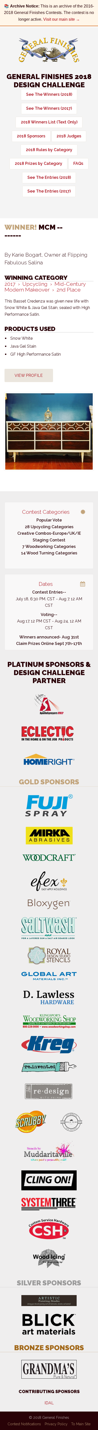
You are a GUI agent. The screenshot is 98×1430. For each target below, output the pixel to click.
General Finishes (49, 50)
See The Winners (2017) (49, 108)
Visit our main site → (61, 19)
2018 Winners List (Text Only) (49, 122)
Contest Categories (46, 512)
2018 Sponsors (31, 136)
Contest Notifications (24, 1424)
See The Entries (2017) (49, 191)
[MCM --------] (49, 431)
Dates (46, 584)
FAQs (78, 163)
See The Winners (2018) (49, 94)
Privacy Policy (56, 1424)
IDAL (49, 1403)
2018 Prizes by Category (38, 163)
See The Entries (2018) (49, 177)
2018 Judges (69, 136)
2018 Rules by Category (49, 149)
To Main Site (80, 1424)
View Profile (29, 375)
